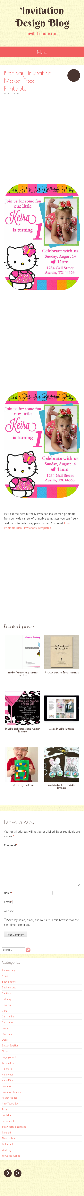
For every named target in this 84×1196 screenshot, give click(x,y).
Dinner (5, 1028)
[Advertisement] (42, 137)
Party (4, 1109)
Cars (4, 1010)
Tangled (6, 1132)
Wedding (6, 1150)
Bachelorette (9, 987)
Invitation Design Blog (42, 16)
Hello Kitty (7, 1080)
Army (5, 976)
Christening (8, 1016)
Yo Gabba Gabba (11, 1155)
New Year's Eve (10, 1103)
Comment (10, 845)
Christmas (7, 1022)
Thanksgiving (9, 1138)
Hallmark (7, 1068)
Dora (5, 1039)
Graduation (8, 1063)
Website (9, 911)
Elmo (5, 1051)
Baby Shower (9, 981)
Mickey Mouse (9, 1097)
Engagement (9, 1057)
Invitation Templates (13, 1092)
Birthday (6, 999)
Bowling (6, 1005)
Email (8, 902)
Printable (7, 1115)
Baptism (6, 993)
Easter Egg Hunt (10, 1045)
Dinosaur (7, 1034)
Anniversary (8, 970)
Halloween (7, 1074)
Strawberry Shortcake (14, 1126)
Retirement (8, 1121)
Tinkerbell (7, 1144)
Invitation (7, 1086)
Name (8, 893)
